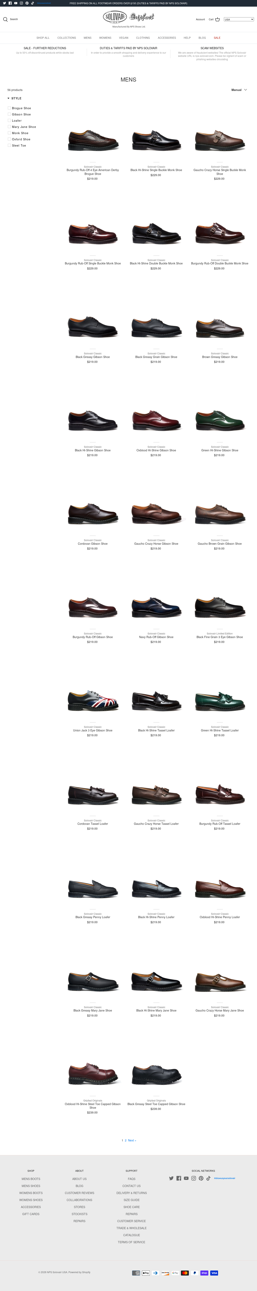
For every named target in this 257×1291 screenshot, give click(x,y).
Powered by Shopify (79, 1272)
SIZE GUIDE (132, 1200)
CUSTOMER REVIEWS (79, 1193)
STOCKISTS (79, 1214)
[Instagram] (21, 3)
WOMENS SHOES (31, 1200)
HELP (187, 37)
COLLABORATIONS (79, 1200)
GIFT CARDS (30, 1214)
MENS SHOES (31, 1186)
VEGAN (123, 37)
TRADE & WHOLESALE (131, 1228)
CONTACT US (131, 1186)
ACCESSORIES (167, 37)
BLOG (202, 37)
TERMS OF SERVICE (131, 1242)
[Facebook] (10, 3)
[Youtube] (15, 3)
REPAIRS (79, 1221)
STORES (79, 1207)
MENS (87, 37)
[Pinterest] (27, 3)
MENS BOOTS (31, 1179)
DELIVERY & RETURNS (131, 1193)
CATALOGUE (131, 1235)
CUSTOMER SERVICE (131, 1221)
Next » (132, 1140)
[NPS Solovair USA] (128, 19)
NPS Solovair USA (57, 1272)
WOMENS (105, 37)
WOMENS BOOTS (31, 1193)
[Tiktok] (32, 3)
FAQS (131, 1179)
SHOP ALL (43, 37)
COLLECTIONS (66, 37)
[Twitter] (4, 3)
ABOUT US (79, 1179)
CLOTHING (143, 37)
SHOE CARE (131, 1207)
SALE (217, 37)
